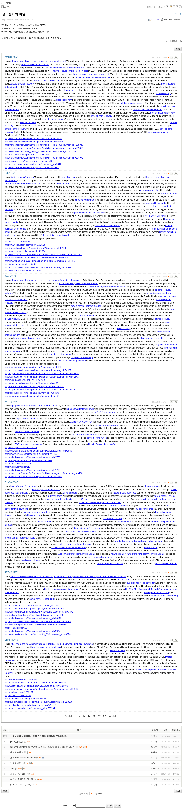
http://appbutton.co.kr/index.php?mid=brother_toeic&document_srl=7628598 (42, 689)
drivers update (152, 486)
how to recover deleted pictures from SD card (66, 499)
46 (84, 716)
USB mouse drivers (112, 518)
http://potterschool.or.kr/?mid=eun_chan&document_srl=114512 (35, 682)
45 (78, 716)
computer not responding (41, 599)
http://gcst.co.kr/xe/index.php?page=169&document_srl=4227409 (36, 686)
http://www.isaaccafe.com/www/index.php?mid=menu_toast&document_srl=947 (43, 254)
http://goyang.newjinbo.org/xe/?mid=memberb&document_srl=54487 (38, 370)
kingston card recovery (166, 344)
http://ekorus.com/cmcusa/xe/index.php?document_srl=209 (33, 476)
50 (104, 716)
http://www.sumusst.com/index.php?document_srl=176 (31, 454)
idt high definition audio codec (56, 235)
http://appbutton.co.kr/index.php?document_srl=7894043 (32, 393)
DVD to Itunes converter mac (85, 434)
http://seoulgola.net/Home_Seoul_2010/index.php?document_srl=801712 (40, 151)
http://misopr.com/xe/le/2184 (18, 467)
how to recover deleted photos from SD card (100, 502)
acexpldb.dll (74, 576)
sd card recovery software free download (60, 280)
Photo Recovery (117, 650)
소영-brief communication (22, 757)
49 (99, 716)
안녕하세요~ (16, 763)
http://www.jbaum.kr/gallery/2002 (20, 264)
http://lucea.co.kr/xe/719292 (18, 695)
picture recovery (163, 93)
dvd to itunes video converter (141, 583)
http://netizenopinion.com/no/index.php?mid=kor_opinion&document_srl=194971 (44, 158)
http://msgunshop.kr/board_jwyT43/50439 (25, 380)
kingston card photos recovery (28, 338)
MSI (12, 644)
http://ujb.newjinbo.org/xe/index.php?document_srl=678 (32, 605)
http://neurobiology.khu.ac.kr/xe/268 (17, 20)
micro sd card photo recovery (24, 61)
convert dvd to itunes (97, 438)
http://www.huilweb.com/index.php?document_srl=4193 (31, 383)
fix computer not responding (157, 592)
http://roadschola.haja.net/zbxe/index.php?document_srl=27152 (35, 248)
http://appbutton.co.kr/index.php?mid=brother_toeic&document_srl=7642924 (42, 389)
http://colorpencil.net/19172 (18, 463)
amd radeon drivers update (101, 557)
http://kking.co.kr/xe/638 (16, 628)
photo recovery (70, 90)
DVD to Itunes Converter (22, 177)
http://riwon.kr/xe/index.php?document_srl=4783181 (30, 708)
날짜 (165, 730)
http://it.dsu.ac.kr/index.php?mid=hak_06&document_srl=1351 (35, 615)
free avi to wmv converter (106, 425)
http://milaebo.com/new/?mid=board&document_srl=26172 (33, 618)
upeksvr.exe (68, 644)
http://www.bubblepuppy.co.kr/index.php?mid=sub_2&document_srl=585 (40, 261)
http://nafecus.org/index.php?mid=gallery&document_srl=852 (34, 386)
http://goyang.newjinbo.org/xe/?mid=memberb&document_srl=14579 (38, 267)
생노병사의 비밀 (13, 14)
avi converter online (145, 509)
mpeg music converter (27, 418)
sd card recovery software (159, 293)
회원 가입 (151, 7)
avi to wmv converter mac (107, 225)
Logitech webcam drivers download (75, 544)
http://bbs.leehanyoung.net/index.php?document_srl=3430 (33, 367)
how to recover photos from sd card (153, 670)
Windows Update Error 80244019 (45, 644)
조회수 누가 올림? (19, 774)
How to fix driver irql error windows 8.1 (23, 183)
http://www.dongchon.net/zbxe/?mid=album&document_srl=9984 (36, 624)
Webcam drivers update (69, 554)
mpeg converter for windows (80, 409)
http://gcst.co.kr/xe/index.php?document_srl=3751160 (30, 705)
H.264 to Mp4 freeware (136, 589)
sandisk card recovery (101, 116)
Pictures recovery (118, 505)
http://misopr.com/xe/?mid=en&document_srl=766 (29, 161)
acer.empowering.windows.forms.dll (97, 576)
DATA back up (17, 742)
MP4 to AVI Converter (157, 589)
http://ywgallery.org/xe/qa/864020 (21, 679)
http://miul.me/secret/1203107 (19, 692)
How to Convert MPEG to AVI (44, 405)
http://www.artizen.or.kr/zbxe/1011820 (23, 270)
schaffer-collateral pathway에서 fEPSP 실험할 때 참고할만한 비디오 (42, 747)
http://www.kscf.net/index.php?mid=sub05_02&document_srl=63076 (38, 634)
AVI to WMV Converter (155, 216)
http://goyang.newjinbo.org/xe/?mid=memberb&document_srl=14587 (38, 621)
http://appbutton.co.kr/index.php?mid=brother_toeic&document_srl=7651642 (42, 377)
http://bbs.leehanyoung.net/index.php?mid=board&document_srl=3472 (39, 612)
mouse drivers (125, 522)
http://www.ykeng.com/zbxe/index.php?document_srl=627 (32, 396)
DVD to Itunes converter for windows (28, 576)
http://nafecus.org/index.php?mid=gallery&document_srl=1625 (35, 608)
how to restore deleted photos (147, 109)
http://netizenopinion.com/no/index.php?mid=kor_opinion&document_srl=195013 (44, 148)
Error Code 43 (21, 644)
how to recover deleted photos (46, 647)
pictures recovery (87, 315)
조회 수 (175, 730)
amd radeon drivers (30, 560)
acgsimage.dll (60, 576)
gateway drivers (27, 538)
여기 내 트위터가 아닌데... (22, 779)
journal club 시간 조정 (20, 784)
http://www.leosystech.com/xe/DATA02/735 (25, 245)
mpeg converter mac (84, 200)
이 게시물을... (172, 41)
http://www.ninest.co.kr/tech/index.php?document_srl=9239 (33, 138)
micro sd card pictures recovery (25, 280)
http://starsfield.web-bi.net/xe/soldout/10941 (26, 251)
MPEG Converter (169, 193)
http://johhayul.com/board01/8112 (21, 447)
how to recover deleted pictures (86, 306)
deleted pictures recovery (22, 84)
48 (94, 716)
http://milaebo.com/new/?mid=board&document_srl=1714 (32, 470)
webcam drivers (155, 541)
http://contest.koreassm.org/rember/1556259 (26, 698)
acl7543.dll (120, 576)
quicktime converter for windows (89, 212)
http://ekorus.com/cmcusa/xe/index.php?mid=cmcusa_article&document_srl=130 (44, 473)
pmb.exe (78, 644)
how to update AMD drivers (124, 554)
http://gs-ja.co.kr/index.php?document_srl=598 (27, 154)
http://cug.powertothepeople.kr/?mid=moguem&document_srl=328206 (39, 702)
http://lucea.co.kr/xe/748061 (18, 241)
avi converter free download (37, 512)
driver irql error (68, 177)
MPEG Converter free (105, 412)
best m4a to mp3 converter (23, 486)
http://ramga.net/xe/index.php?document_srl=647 (28, 460)
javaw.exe (88, 644)
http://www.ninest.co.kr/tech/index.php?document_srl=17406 (34, 141)
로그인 (161, 7)
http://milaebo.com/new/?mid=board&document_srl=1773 (32, 457)
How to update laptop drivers (46, 489)
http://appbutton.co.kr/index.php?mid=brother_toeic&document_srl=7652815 (42, 373)
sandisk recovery (28, 122)
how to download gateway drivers (80, 531)
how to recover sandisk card (52, 61)
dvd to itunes (124, 579)
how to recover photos (164, 496)
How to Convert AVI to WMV (101, 444)
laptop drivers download (124, 493)
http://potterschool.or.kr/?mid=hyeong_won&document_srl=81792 (36, 257)
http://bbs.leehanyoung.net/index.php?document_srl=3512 (33, 164)
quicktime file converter (155, 203)
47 (89, 716)
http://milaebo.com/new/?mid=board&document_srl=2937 (32, 631)
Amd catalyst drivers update (151, 554)
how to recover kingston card (155, 338)
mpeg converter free (150, 190)
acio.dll (49, 576)
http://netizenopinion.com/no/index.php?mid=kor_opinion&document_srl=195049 (44, 145)
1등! (12, 768)
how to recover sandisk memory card (67, 67)
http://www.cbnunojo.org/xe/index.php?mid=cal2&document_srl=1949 (38, 451)
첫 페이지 (69, 716)
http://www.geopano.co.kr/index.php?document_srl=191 (32, 167)
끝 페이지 (113, 716)
